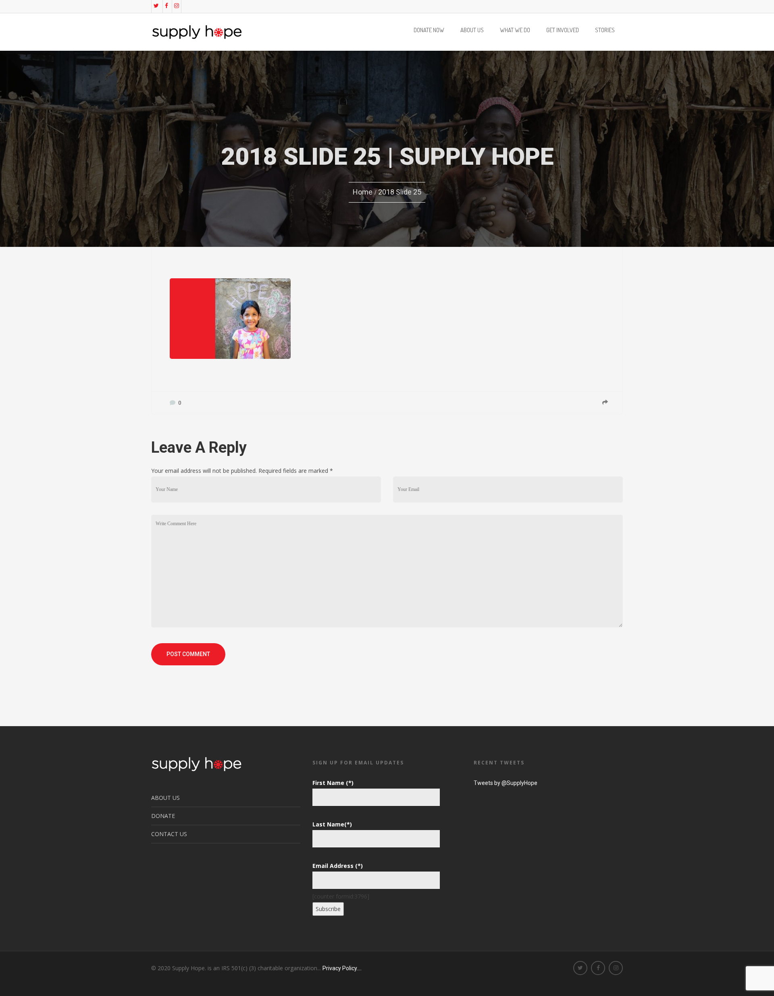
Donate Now (429, 30)
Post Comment (188, 654)
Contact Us (169, 834)
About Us (472, 30)
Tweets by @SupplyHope (505, 783)
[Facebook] (166, 5)
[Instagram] (176, 5)
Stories (605, 30)
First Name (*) (333, 783)
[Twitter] (156, 5)
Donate (163, 816)
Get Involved (562, 30)
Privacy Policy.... (342, 968)
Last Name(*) (332, 824)
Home (362, 192)
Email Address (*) (337, 866)
